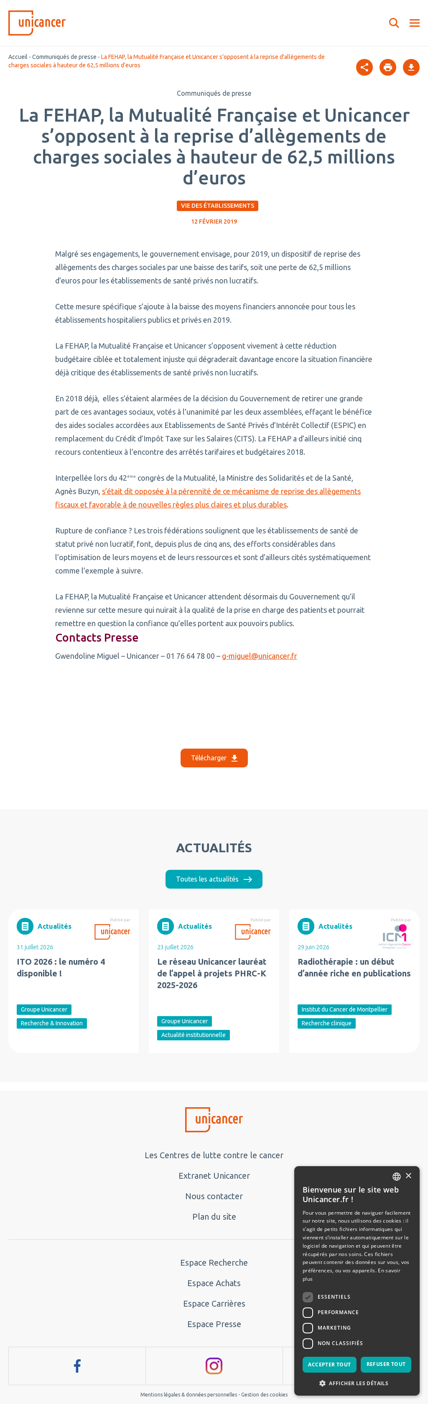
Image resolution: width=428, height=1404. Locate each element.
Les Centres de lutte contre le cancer (214, 1155)
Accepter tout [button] (329, 1364)
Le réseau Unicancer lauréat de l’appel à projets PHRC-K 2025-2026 (212, 973)
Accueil (18, 57)
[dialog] (357, 1281)
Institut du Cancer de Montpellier (344, 1009)
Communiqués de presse (64, 57)
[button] (357, 1382)
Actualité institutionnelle (193, 1035)
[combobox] (396, 1176)
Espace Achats (214, 1283)
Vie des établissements (217, 205)
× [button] (408, 1176)
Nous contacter (214, 1196)
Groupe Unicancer (44, 1009)
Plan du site (214, 1216)
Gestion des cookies (264, 1394)
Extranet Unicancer (214, 1175)
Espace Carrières (214, 1303)
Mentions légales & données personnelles (188, 1394)
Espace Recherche (214, 1262)
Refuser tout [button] (386, 1364)
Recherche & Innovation (52, 1023)
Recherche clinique (327, 1023)
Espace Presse (214, 1324)
